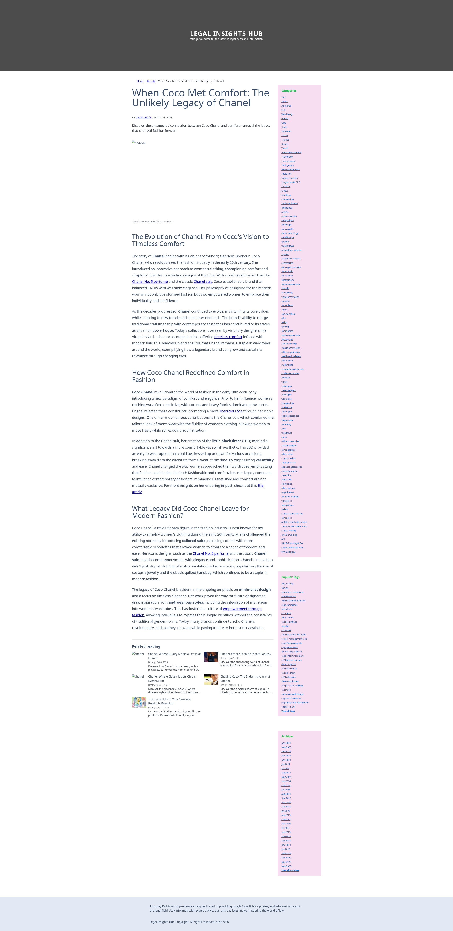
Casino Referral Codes (292, 547)
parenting (286, 424)
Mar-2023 (286, 823)
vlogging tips (287, 403)
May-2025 (286, 866)
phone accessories (290, 284)
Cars (283, 122)
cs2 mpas (286, 613)
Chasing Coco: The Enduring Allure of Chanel (245, 679)
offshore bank (288, 706)
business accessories (291, 466)
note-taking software (291, 651)
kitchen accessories (291, 258)
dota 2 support (288, 664)
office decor (287, 360)
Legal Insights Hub (226, 33)
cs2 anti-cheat (288, 672)
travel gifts (286, 394)
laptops (285, 254)
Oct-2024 (285, 785)
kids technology (289, 343)
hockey (284, 587)
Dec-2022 (286, 755)
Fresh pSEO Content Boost (294, 526)
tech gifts (285, 377)
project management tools (294, 638)
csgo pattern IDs (289, 647)
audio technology (289, 233)
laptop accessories (290, 335)
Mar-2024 (286, 802)
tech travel (286, 432)
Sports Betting (288, 462)
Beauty (151, 81)
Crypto (284, 190)
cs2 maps (286, 689)
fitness (284, 309)
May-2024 (286, 776)
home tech (286, 517)
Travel (284, 148)
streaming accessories (292, 369)
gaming (285, 326)
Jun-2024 (285, 764)
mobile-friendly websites (293, 600)
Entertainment (288, 160)
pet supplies (287, 275)
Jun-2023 (285, 849)
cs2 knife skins (288, 677)
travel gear (286, 386)
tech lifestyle (287, 237)
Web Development (290, 169)
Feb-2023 (286, 832)
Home (140, 81)
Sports (284, 101)
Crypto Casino (288, 458)
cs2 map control (289, 668)
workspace (286, 407)
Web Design (287, 114)
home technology (289, 496)
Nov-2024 (286, 759)
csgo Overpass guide (291, 643)
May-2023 (286, 747)
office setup (287, 454)
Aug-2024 (286, 772)
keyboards (286, 479)
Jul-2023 (285, 827)
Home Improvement (291, 152)
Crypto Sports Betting (291, 513)
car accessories (289, 216)
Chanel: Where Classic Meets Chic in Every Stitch (172, 679)
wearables (286, 398)
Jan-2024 (285, 789)
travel (284, 381)
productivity (287, 292)
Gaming (285, 118)
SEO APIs (285, 186)
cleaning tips (287, 199)
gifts (283, 318)
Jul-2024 (285, 768)
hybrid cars (286, 609)
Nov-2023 (286, 742)
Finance (285, 139)
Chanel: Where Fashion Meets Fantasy (245, 654)
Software (285, 131)
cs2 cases (286, 630)
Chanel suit (203, 281)
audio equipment (289, 203)
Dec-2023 (286, 798)
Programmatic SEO (290, 182)
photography (287, 279)
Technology (287, 156)
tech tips (285, 301)
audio (284, 437)
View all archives (290, 870)
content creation (289, 471)
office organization (290, 352)
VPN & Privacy (288, 551)
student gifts (287, 364)
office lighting (288, 488)
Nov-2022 (286, 836)
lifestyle (285, 288)
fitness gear (287, 420)
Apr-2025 (286, 857)
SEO (283, 110)
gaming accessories (291, 267)
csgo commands (289, 604)
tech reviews (287, 245)
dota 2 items (287, 617)
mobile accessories (290, 347)
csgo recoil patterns (291, 698)
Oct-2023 (285, 819)
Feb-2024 (286, 806)
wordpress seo (288, 596)
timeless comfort (228, 336)
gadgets (285, 241)
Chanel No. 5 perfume (150, 281)
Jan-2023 (285, 810)
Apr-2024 (286, 840)
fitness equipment (290, 681)
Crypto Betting (288, 530)
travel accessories (290, 296)
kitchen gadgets (289, 445)
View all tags (288, 711)
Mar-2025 (286, 861)
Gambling (286, 194)
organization (287, 492)
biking (284, 322)
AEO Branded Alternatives (294, 522)
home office (287, 330)
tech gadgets (287, 220)
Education (286, 173)
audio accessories (290, 415)
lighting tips (287, 339)
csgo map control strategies (295, 702)
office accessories (290, 441)
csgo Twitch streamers (292, 655)
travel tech (286, 500)
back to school (288, 313)
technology (286, 207)
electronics (286, 483)
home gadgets (288, 449)
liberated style (230, 411)
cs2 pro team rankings (292, 685)
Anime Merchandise (291, 250)
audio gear (286, 411)
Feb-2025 (286, 853)
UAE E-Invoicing (289, 534)
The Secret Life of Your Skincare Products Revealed (169, 701)
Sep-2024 (286, 781)
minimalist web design (292, 694)
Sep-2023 (286, 751)
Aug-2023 (286, 793)
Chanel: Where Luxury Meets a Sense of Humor (174, 656)
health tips (286, 224)
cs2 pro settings (289, 621)
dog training (287, 583)
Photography (287, 165)
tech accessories (289, 177)
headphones (287, 505)
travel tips (286, 475)
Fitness (284, 135)
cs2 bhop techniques (291, 660)
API (283, 539)
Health (284, 126)
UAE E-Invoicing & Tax (292, 543)
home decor (287, 305)
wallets (284, 509)
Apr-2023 (286, 815)
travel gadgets (288, 390)
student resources (290, 373)
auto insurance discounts (293, 634)
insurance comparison (292, 592)
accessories (287, 262)
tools (283, 428)
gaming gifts (287, 228)
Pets (283, 97)
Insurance (286, 105)
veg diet (285, 626)
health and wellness (291, 356)
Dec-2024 (286, 844)
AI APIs (284, 211)
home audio (287, 271)
